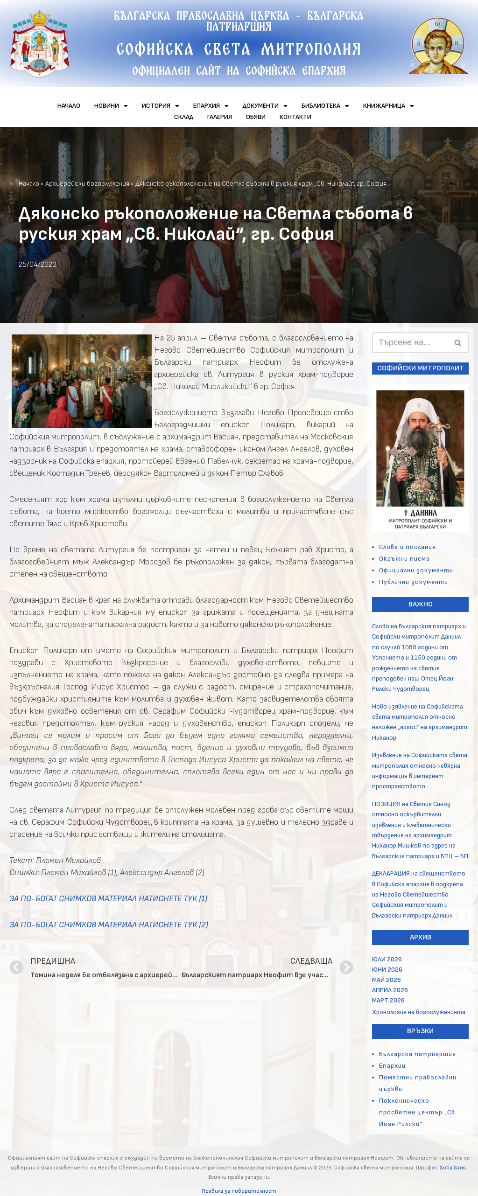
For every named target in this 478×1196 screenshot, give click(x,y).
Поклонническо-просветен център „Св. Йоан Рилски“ (418, 1112)
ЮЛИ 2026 (387, 959)
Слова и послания (407, 547)
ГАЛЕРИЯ (219, 117)
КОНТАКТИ (295, 117)
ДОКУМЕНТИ (261, 106)
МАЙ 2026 (386, 980)
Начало (29, 184)
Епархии (392, 1066)
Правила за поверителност (239, 1191)
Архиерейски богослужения (87, 184)
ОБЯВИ (256, 117)
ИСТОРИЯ (156, 106)
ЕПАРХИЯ (206, 106)
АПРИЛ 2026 (390, 990)
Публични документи (413, 582)
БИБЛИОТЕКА (321, 106)
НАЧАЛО (68, 106)
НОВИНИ (106, 106)
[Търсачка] (458, 342)
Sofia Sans (453, 1167)
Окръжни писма (404, 559)
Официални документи (416, 570)
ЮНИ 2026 (387, 969)
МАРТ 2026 (388, 1000)
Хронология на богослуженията (418, 1012)
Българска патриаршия (417, 1054)
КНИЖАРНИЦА (384, 106)
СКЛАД (183, 117)
